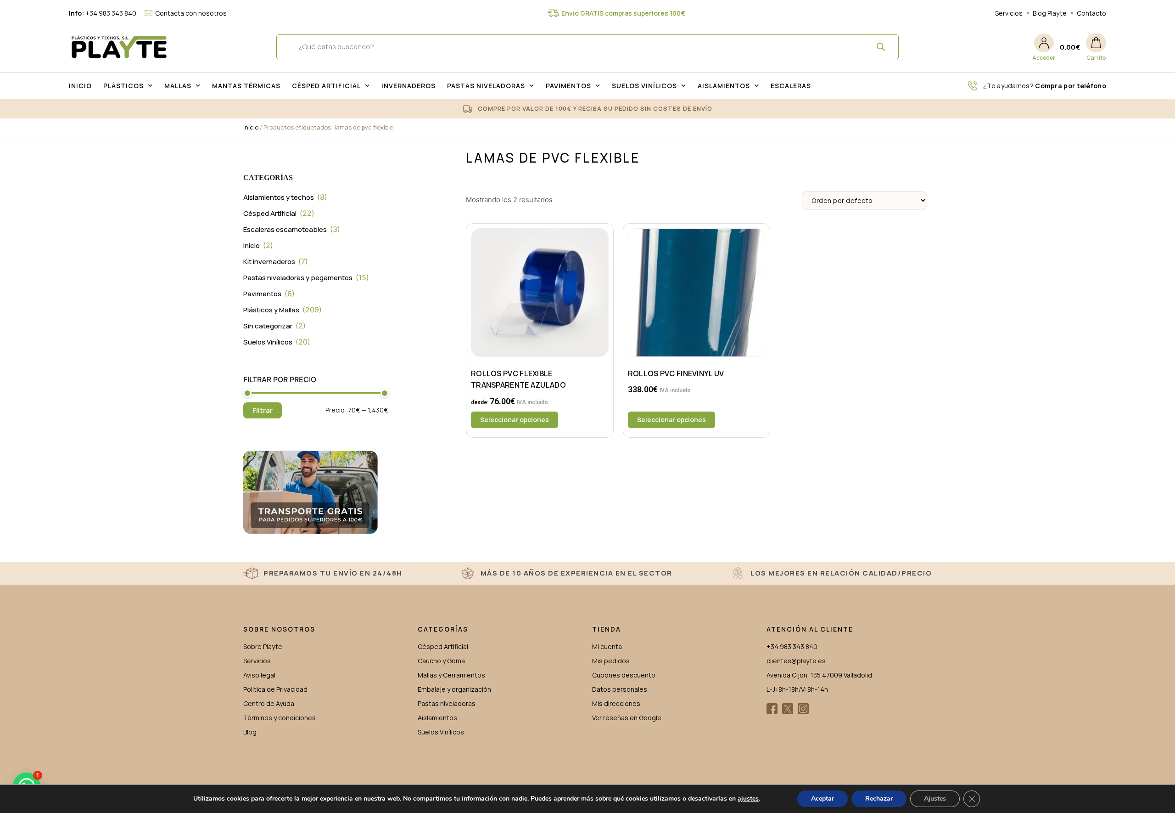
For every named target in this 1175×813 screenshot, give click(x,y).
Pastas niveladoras (486, 85)
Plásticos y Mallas (271, 310)
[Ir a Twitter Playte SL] (787, 708)
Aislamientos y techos (278, 197)
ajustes (748, 799)
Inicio (80, 85)
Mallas (177, 85)
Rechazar (879, 798)
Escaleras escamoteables (285, 229)
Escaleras (791, 85)
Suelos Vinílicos (644, 85)
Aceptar (822, 798)
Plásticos (123, 85)
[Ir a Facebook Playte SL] (772, 708)
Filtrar (262, 410)
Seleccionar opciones (514, 419)
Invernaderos (408, 85)
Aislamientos (724, 85)
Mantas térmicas (246, 85)
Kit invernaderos (269, 261)
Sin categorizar (267, 326)
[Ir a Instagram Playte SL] (803, 708)
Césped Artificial (326, 85)
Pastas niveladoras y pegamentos (297, 277)
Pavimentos (568, 85)
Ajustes (935, 798)
